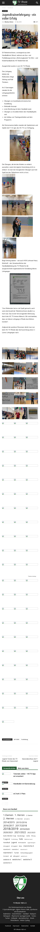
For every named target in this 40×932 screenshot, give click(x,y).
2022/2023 (31, 832)
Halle (21, 839)
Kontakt (32, 926)
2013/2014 (26, 819)
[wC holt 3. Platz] (7, 796)
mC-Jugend (14, 846)
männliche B (6, 849)
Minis (20, 846)
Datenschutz (25, 926)
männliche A (28, 846)
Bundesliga (21, 836)
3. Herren (19, 819)
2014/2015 (9, 822)
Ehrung (33, 836)
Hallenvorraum (28, 839)
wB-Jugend (16, 856)
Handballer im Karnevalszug (24, 784)
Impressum (16, 926)
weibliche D (27, 859)
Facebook (8, 926)
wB (11, 856)
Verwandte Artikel (9, 768)
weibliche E (7, 863)
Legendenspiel (31, 842)
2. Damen (29, 815)
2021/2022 (20, 832)
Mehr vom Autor (23, 768)
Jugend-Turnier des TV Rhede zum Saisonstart (10, 760)
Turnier (16, 853)
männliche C (15, 849)
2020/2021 (8, 832)
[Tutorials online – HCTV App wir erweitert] (7, 778)
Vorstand (6, 856)
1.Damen (8, 815)
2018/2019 (10, 829)
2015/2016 (21, 822)
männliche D (23, 849)
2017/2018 (16, 739)
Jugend (14, 842)
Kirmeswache (22, 842)
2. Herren (8, 818)
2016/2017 (8, 825)
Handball (10, 8)
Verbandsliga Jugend (26, 853)
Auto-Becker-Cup (9, 836)
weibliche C (17, 859)
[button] (37, 3)
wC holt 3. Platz (19, 794)
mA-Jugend (6, 846)
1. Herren (20, 815)
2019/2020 (25, 829)
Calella (28, 836)
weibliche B (7, 860)
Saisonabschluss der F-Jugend (30, 760)
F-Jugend (6, 839)
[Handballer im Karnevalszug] (7, 786)
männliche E (8, 853)
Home (4, 8)
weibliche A (24, 856)
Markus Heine (9, 22)
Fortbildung (24, 739)
